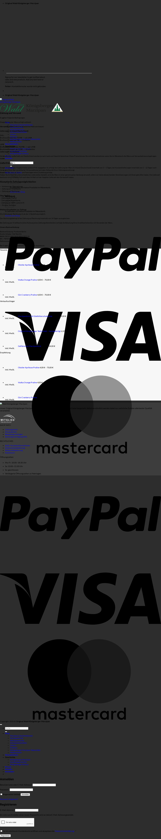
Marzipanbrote (16, 738)
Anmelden (25, 794)
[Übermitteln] (11, 166)
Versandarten (11, 432)
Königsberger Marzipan (20, 759)
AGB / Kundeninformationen (17, 445)
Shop (7, 733)
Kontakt (8, 158)
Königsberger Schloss (19, 153)
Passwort (4, 789)
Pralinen (13, 747)
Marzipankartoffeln (18, 743)
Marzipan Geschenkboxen (21, 125)
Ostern (13, 134)
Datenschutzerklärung (64, 831)
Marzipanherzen (17, 740)
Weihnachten (16, 141)
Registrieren (5, 836)
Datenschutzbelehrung (15, 448)
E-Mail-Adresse (7, 810)
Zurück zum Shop (12, 215)
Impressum (10, 452)
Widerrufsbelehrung (14, 450)
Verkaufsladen (11, 144)
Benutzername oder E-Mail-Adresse (16, 785)
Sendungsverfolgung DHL (16, 436)
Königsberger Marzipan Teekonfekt (25, 750)
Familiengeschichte (18, 762)
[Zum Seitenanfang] (1, 724)
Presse (8, 767)
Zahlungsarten (11, 429)
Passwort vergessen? (9, 799)
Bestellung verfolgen (14, 434)
